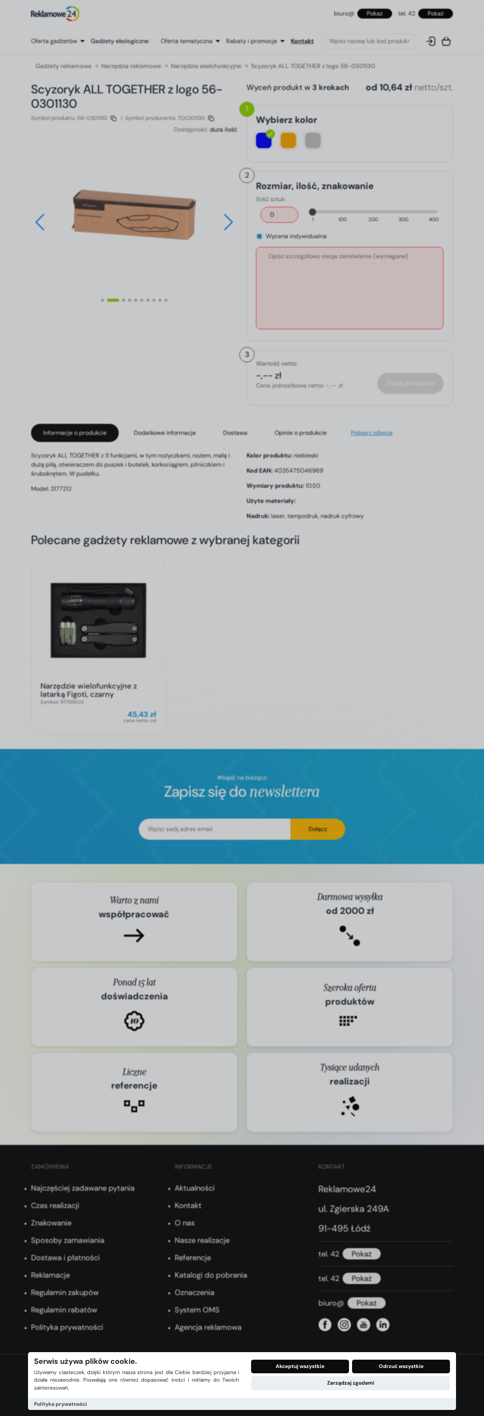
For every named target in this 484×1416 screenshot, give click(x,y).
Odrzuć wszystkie (401, 1366)
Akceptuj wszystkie (300, 1366)
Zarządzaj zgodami (350, 1383)
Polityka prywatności (60, 1404)
